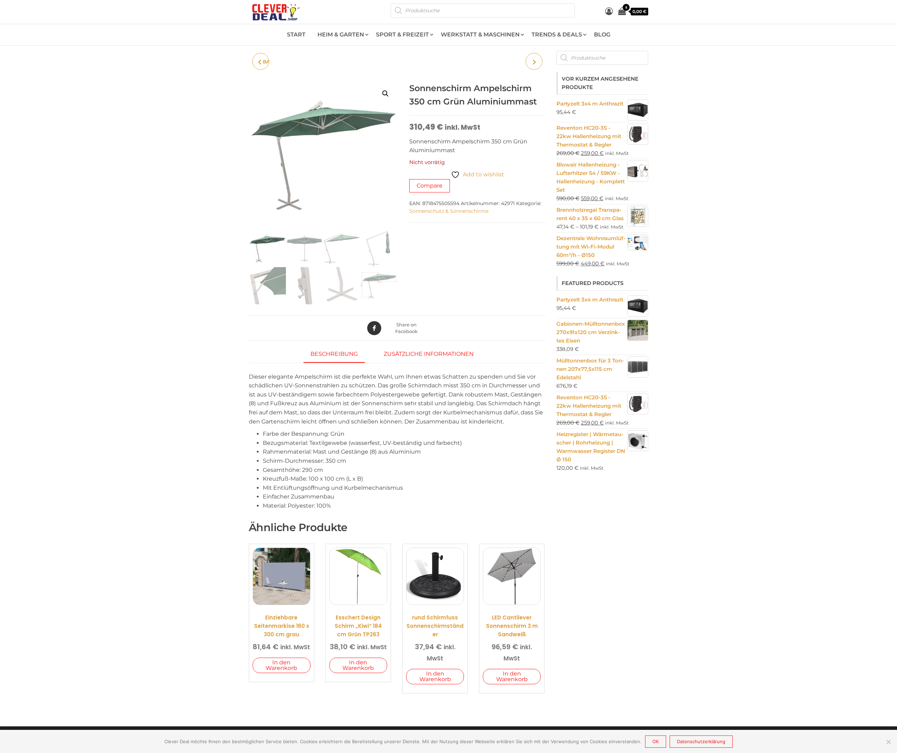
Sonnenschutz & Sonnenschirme (448, 211)
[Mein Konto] (609, 11)
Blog (602, 34)
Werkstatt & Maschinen (480, 34)
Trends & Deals (557, 34)
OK (655, 741)
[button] (385, 93)
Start (296, 34)
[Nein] (888, 741)
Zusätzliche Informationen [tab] (429, 354)
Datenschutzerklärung (701, 741)
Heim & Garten (340, 34)
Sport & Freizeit (402, 34)
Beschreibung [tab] (334, 354)
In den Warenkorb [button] (281, 665)
